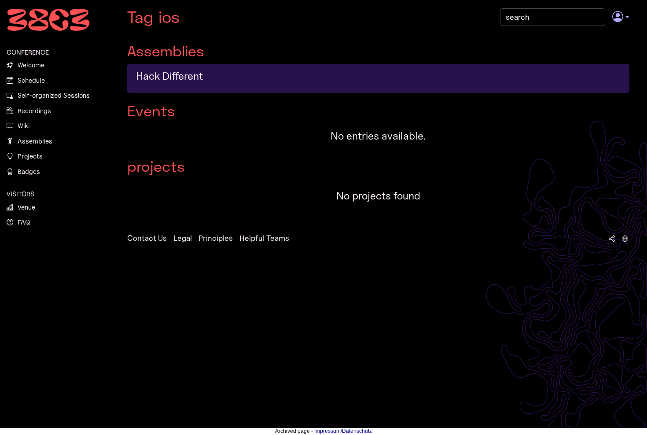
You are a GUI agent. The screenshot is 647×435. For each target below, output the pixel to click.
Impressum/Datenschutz (343, 431)
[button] (620, 17)
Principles (216, 238)
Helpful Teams (264, 238)
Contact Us (147, 238)
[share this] (611, 238)
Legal (182, 238)
